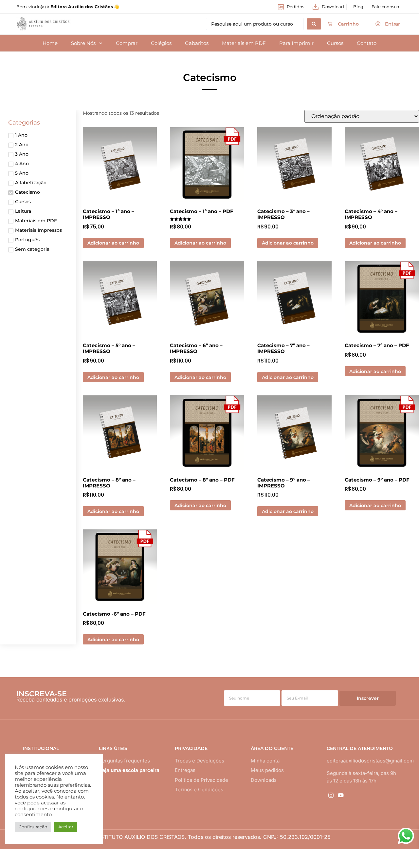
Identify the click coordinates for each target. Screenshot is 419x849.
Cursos (335, 43)
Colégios (161, 43)
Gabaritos (197, 43)
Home (50, 43)
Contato (366, 43)
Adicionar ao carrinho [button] (113, 243)
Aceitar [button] (65, 826)
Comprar (126, 43)
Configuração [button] (33, 826)
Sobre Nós (83, 43)
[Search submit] (314, 24)
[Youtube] (341, 795)
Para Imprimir (296, 43)
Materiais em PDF (244, 43)
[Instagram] (331, 795)
